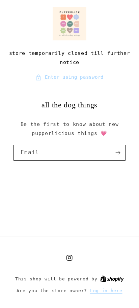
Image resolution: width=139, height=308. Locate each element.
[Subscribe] (117, 153)
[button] (69, 77)
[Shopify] (112, 278)
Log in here (106, 290)
